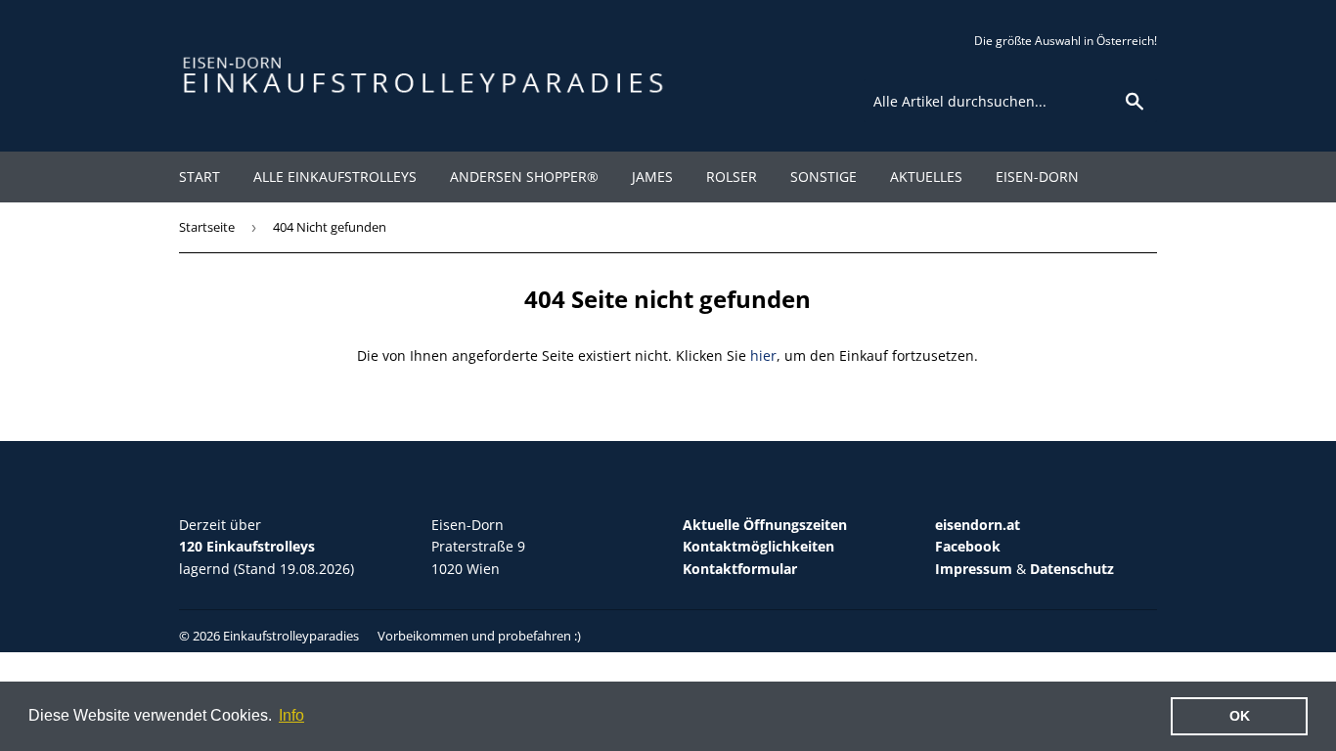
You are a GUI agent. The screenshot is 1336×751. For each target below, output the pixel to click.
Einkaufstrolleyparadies (291, 635)
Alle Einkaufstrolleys (335, 176)
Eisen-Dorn (1037, 176)
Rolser (731, 176)
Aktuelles (926, 176)
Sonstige (823, 176)
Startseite (207, 227)
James (652, 176)
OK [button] (1239, 716)
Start (199, 176)
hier (763, 355)
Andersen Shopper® (524, 176)
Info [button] (291, 715)
